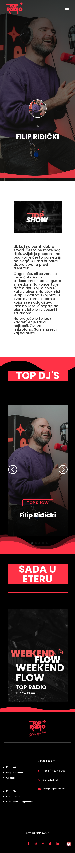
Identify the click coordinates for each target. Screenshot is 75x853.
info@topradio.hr (54, 788)
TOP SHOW (56, 503)
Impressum (14, 772)
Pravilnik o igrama (19, 801)
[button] (12, 469)
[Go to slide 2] (32, 543)
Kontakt (12, 767)
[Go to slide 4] (39, 543)
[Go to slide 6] (47, 543)
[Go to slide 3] (36, 543)
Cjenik (11, 777)
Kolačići (12, 791)
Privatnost (14, 796)
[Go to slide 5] (43, 543)
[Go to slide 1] (29, 543)
